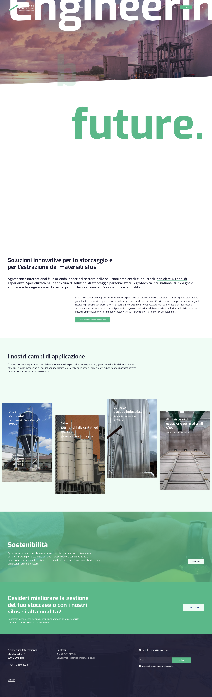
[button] (92, 319)
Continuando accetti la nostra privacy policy (157, 666)
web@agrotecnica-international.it (77, 657)
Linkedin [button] (11, 680)
